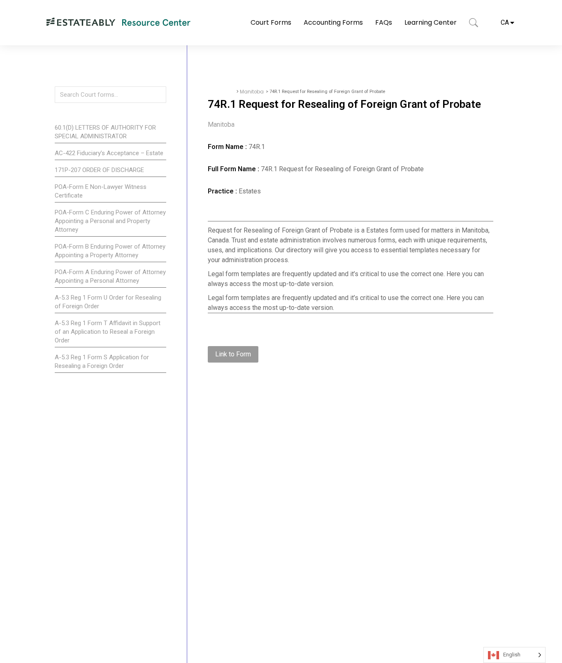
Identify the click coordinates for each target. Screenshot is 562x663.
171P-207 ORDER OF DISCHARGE (99, 170)
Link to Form (233, 354)
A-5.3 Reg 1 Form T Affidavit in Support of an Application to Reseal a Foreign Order (107, 331)
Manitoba (252, 91)
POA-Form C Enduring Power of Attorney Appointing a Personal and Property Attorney (110, 221)
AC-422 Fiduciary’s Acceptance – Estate (109, 153)
